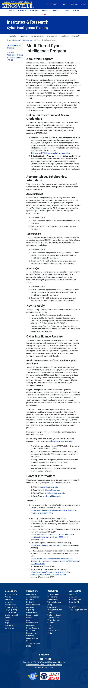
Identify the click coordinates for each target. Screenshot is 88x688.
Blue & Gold (73, 4)
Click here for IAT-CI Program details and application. (51, 153)
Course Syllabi (10, 612)
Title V (50, 625)
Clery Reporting (11, 610)
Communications (52, 36)
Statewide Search (54, 615)
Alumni (67, 10)
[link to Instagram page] (46, 659)
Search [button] (82, 4)
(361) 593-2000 (74, 607)
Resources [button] (55, 10)
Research (45, 10)
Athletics (76, 10)
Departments (23, 36)
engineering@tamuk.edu (78, 610)
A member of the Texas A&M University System (44, 665)
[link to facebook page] (38, 659)
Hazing (7, 620)
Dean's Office (12, 36)
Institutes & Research (37, 36)
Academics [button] (33, 10)
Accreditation (64, 36)
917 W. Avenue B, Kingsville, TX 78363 (75, 602)
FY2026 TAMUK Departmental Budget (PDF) (53, 597)
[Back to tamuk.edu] (18, 4)
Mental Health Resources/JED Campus (32, 615)
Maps (7, 623)
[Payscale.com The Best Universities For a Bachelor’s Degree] (33, 676)
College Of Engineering (13, 40)
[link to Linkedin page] (49, 659)
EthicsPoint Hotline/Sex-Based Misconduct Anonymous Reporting (33, 604)
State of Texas (53, 618)
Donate (44, 14)
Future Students (53, 4)
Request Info (75, 36)
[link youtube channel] (42, 659)
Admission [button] (21, 10)
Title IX (50, 628)
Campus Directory (12, 607)
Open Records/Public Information (32, 622)
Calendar (64, 4)
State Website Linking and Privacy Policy (54, 609)
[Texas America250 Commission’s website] (50, 676)
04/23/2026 (49, 667)
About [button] (11, 10)
